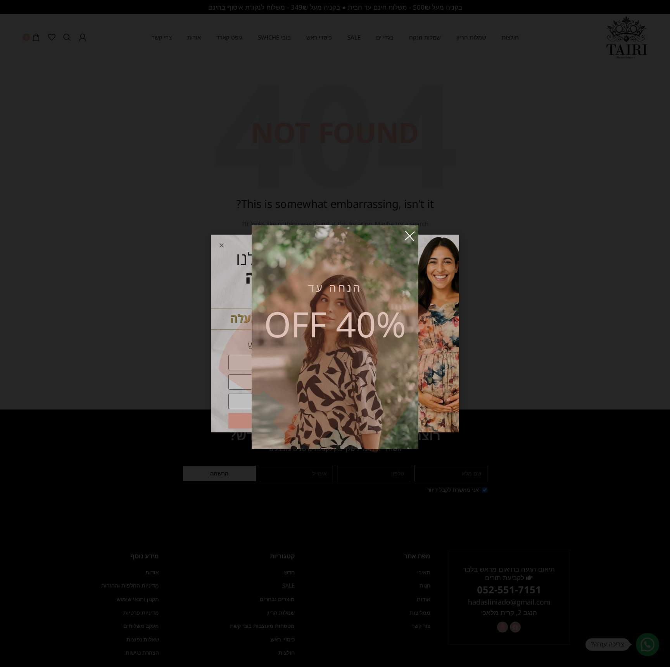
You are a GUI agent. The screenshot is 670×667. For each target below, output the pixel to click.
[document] (335, 333)
